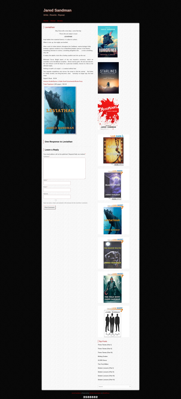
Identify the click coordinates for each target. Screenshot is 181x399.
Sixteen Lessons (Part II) (106, 372)
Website (45, 194)
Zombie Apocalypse (95, 393)
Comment (46, 156)
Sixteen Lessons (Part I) (106, 368)
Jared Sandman (57, 10)
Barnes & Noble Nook (59, 81)
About (52, 21)
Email (45, 187)
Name (45, 180)
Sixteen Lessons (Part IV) (106, 379)
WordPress (106, 393)
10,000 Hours (102, 360)
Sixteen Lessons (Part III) (106, 376)
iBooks (77, 81)
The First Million (103, 364)
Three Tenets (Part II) (105, 348)
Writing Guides (103, 356)
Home (46, 21)
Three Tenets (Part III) (105, 352)
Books (60, 21)
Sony (81, 81)
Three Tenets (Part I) (105, 345)
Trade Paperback (48, 84)
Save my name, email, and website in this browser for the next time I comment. (65, 203)
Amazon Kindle (48, 81)
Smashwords (70, 81)
